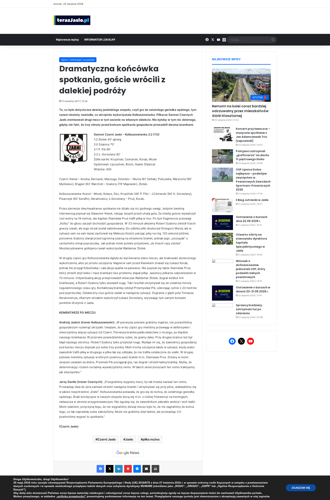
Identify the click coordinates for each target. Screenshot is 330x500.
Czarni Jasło (106, 439)
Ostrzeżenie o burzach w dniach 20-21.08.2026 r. (253, 289)
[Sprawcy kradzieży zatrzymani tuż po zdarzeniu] (222, 310)
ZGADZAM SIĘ (301, 487)
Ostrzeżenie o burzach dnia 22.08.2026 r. (251, 219)
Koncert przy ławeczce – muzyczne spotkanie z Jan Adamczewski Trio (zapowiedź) (253, 135)
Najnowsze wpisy (67, 39)
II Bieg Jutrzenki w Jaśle (252, 200)
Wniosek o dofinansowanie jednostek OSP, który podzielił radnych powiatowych (250, 269)
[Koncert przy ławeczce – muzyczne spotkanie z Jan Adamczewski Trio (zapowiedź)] (222, 134)
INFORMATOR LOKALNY (99, 39)
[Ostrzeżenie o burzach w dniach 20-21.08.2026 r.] (222, 292)
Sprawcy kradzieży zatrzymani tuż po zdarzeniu (249, 309)
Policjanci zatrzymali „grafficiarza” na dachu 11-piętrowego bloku (252, 155)
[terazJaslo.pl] (71, 20)
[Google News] (127, 453)
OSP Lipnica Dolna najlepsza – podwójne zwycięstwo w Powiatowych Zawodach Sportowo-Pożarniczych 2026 (253, 180)
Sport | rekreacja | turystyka (77, 59)
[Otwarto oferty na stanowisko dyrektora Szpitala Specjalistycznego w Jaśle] (222, 239)
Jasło (129, 439)
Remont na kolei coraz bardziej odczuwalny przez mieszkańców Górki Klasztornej (240, 111)
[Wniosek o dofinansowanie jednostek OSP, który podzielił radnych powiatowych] (222, 266)
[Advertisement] (203, 20)
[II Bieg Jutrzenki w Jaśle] (222, 205)
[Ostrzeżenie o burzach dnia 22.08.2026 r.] (222, 222)
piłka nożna (151, 439)
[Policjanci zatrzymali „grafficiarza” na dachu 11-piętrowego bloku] (222, 156)
